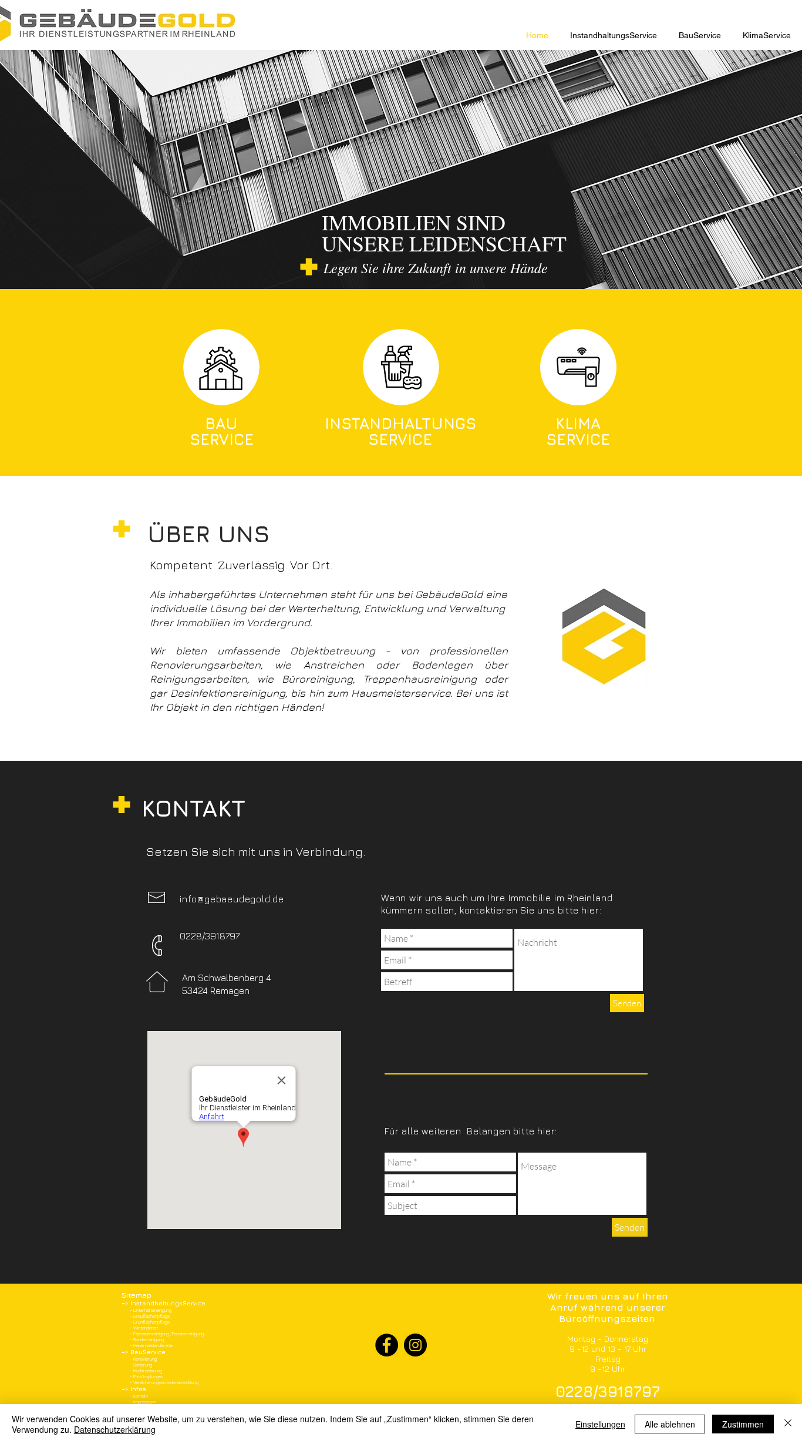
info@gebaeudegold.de (232, 899)
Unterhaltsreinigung (152, 1310)
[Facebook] (386, 1345)
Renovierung (145, 1359)
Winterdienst (145, 1328)
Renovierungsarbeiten (205, 665)
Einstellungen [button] (600, 1424)
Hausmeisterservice (400, 693)
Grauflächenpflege (151, 1316)
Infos (138, 1388)
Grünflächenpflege (151, 1322)
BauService (148, 1351)
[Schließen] (788, 1424)
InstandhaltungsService (167, 1303)
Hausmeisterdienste (153, 1345)
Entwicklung (395, 608)
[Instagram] (415, 1345)
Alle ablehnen (670, 1424)
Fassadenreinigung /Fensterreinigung (168, 1333)
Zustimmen (743, 1424)
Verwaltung (477, 608)
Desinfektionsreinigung (227, 693)
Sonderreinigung (148, 1339)
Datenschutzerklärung (115, 1429)
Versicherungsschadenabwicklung (165, 1382)
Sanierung (142, 1365)
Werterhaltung (323, 608)
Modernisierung (147, 1371)
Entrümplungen (148, 1376)
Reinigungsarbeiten (198, 679)
